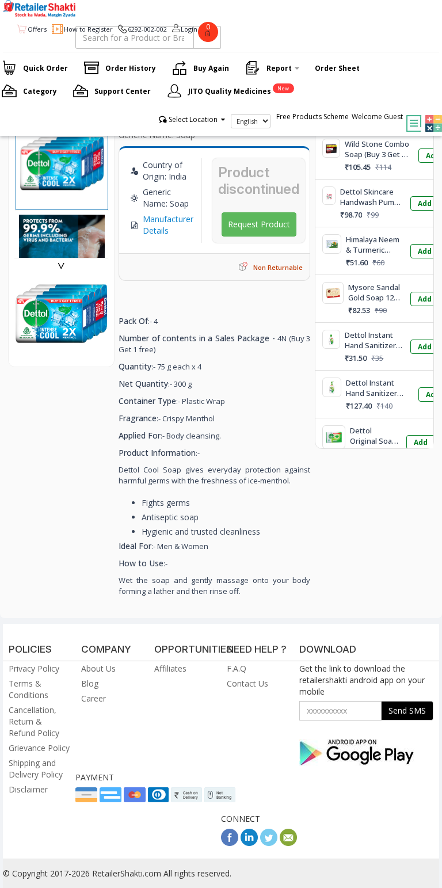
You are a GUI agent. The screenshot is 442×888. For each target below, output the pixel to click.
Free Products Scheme (312, 116)
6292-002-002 (147, 29)
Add (425, 203)
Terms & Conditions (28, 689)
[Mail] (288, 842)
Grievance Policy (39, 747)
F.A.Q (236, 668)
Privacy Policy (34, 668)
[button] (430, 115)
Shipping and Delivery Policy (36, 768)
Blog (89, 683)
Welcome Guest (377, 116)
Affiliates (170, 668)
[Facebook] (229, 842)
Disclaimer (28, 789)
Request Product (259, 224)
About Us (98, 668)
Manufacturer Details (168, 225)
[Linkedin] (249, 842)
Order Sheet (337, 68)
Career (93, 698)
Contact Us (247, 683)
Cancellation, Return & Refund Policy (34, 721)
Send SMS (407, 710)
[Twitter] (268, 842)
